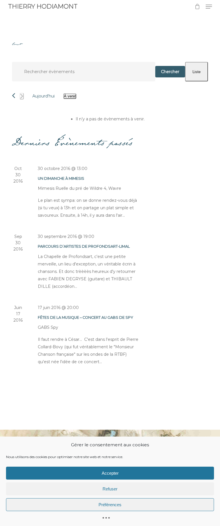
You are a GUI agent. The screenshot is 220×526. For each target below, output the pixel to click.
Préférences (110, 504)
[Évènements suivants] (21, 96)
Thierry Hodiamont (42, 6)
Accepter (110, 473)
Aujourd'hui (43, 96)
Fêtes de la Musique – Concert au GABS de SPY (85, 317)
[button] (209, 6)
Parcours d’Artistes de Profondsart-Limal (84, 246)
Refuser (110, 488)
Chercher (170, 71)
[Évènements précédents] (13, 95)
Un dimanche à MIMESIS (61, 178)
